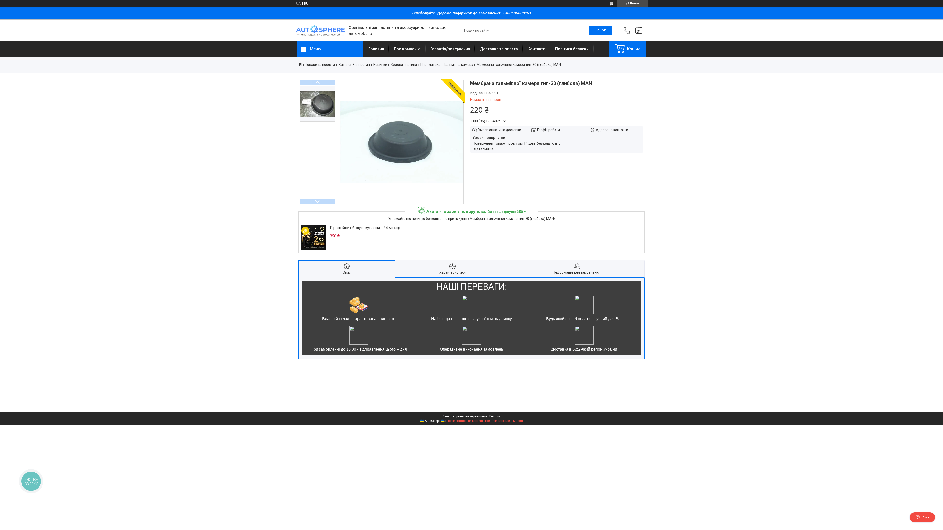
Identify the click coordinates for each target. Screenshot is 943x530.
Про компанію (407, 49)
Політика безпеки (572, 49)
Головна (376, 49)
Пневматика (430, 64)
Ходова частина (404, 64)
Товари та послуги (320, 64)
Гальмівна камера (458, 64)
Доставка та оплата (499, 49)
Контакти (536, 49)
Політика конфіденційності (504, 421)
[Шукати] (600, 30)
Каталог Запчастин (354, 64)
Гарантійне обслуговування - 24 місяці (365, 227)
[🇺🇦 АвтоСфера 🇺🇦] (320, 30)
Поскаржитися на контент (465, 421)
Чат (926, 517)
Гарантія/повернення (450, 49)
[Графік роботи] (638, 30)
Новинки (380, 64)
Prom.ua (495, 416)
